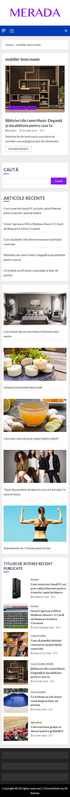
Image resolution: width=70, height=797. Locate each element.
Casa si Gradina (17, 107)
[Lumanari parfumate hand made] (35, 364)
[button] (12, 30)
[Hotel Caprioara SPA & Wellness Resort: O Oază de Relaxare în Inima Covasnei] (16, 616)
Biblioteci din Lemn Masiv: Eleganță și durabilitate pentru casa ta (48, 672)
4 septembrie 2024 (43, 627)
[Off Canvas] (4, 30)
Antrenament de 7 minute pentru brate (27, 548)
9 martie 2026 (41, 597)
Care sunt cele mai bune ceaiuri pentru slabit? (31, 438)
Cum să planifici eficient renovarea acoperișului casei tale (46, 644)
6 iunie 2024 (40, 735)
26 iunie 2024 (29, 130)
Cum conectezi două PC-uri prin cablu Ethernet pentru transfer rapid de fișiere (48, 588)
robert (12, 130)
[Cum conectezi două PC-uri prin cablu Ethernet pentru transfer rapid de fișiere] (16, 588)
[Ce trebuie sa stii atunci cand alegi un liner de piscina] (16, 700)
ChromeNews (51, 788)
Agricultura (36, 722)
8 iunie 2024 (40, 709)
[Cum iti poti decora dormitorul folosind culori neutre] (35, 308)
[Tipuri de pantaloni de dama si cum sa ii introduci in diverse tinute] (35, 466)
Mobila (31, 107)
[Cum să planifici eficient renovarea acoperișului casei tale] (16, 644)
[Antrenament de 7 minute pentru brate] (35, 524)
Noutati (34, 579)
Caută (11, 169)
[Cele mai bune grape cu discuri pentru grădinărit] (16, 728)
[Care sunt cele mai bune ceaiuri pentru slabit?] (35, 415)
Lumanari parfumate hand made (23, 387)
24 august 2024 (42, 653)
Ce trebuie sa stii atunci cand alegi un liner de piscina (46, 700)
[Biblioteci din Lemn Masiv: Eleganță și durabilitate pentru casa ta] (35, 89)
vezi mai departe (18, 148)
